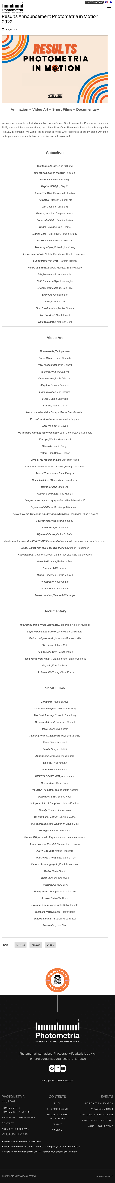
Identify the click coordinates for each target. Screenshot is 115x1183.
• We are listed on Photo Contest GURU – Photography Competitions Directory (39, 1151)
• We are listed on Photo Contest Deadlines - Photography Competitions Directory (41, 1146)
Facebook (20, 945)
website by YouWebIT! (104, 1176)
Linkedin (50, 945)
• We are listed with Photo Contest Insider (22, 1141)
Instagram (35, 945)
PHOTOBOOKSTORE (94, 2)
